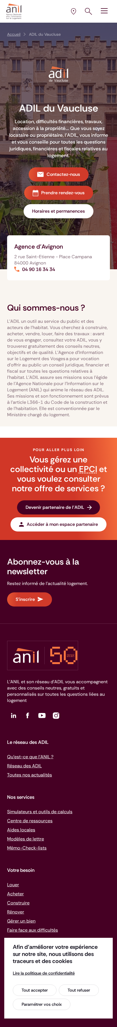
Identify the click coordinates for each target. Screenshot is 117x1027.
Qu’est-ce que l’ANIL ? (30, 757)
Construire (18, 903)
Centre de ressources (30, 821)
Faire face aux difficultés (32, 930)
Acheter (15, 894)
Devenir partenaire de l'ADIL (55, 507)
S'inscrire (25, 599)
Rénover (15, 912)
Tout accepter (35, 990)
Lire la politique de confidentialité (44, 973)
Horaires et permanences (58, 211)
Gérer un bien (21, 921)
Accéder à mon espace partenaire (62, 524)
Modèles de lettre (25, 839)
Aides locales (21, 830)
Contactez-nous (63, 174)
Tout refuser (79, 990)
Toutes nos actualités (29, 775)
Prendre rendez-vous (63, 193)
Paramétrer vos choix (42, 1004)
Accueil (13, 34)
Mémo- (27, 848)
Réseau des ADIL (24, 766)
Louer (13, 885)
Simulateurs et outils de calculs (39, 812)
